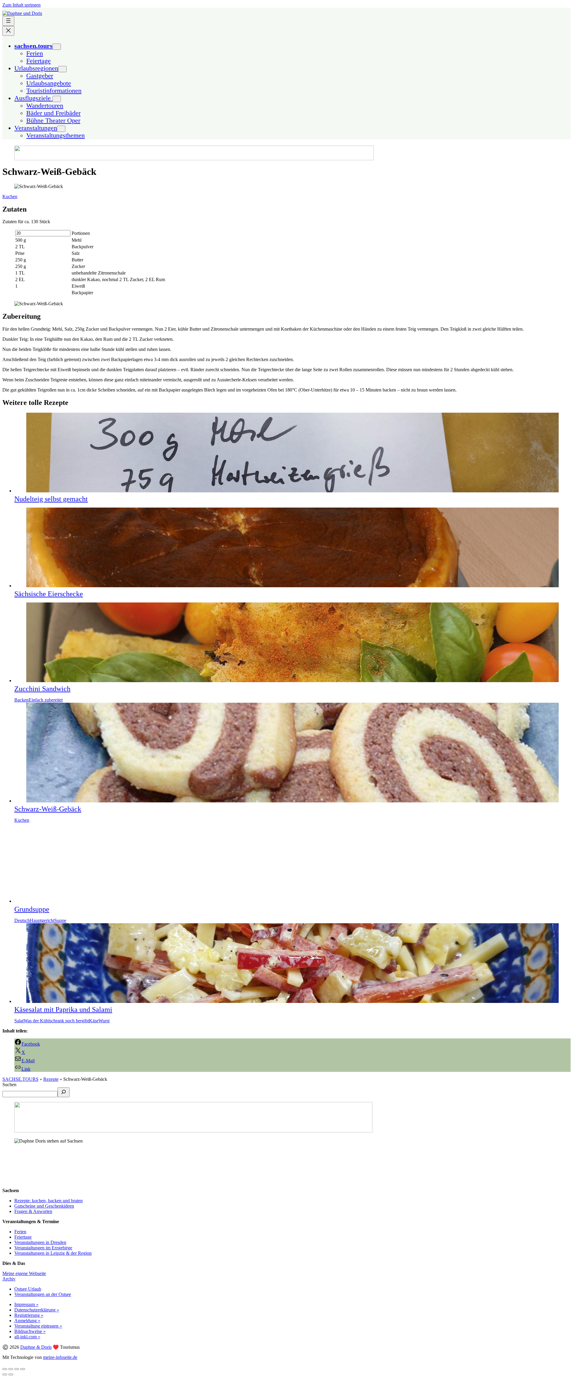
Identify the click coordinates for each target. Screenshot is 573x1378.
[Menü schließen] (8, 31)
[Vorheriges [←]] (4, 1374)
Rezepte (50, 1079)
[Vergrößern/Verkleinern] (22, 1369)
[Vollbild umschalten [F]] (16, 1369)
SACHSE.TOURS (20, 1079)
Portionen (81, 233)
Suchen (9, 1084)
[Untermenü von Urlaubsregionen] (62, 69)
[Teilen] (10, 1369)
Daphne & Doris (36, 1347)
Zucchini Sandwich (42, 689)
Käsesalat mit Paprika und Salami (63, 1009)
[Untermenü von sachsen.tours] (57, 47)
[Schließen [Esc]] (4, 1369)
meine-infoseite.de (60, 1357)
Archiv (9, 1278)
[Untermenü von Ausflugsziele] (57, 99)
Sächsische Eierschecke (48, 594)
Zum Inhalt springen (21, 4)
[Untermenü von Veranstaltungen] (61, 129)
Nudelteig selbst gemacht (51, 499)
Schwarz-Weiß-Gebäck (47, 809)
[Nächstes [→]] (10, 1374)
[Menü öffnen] (8, 21)
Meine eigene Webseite (24, 1273)
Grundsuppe (31, 909)
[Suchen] (64, 1092)
